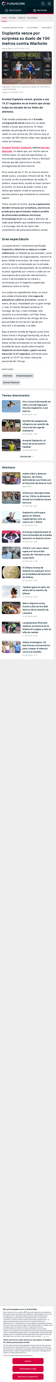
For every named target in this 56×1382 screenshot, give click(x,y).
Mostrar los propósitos (28, 1377)
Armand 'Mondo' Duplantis (17, 147)
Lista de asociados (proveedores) (18, 1355)
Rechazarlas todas (28, 1369)
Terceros (45, 1336)
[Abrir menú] (49, 3)
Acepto (28, 1361)
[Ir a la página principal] (15, 4)
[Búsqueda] (43, 3)
